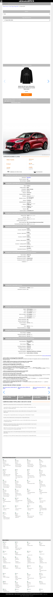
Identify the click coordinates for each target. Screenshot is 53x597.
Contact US (31, 595)
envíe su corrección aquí (46, 355)
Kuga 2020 (16, 6)
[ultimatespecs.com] (26, 1)
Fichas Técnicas (5, 6)
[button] (48, 81)
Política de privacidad (26, 595)
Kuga (13, 6)
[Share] (49, 3)
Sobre (21, 595)
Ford (10, 6)
